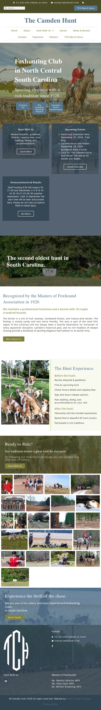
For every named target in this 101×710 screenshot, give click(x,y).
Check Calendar (75, 166)
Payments (38, 36)
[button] (6, 681)
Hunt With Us (43, 30)
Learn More (26, 151)
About (27, 30)
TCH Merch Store (73, 36)
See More (26, 213)
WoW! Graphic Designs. (79, 698)
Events (63, 30)
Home (14, 30)
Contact (22, 36)
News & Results (81, 30)
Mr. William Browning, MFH (66, 686)
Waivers (54, 36)
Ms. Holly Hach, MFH (63, 683)
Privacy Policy (50, 704)
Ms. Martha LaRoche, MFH (66, 680)
